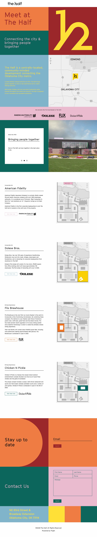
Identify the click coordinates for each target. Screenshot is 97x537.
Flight (53, 531)
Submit (57, 446)
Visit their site (11, 214)
